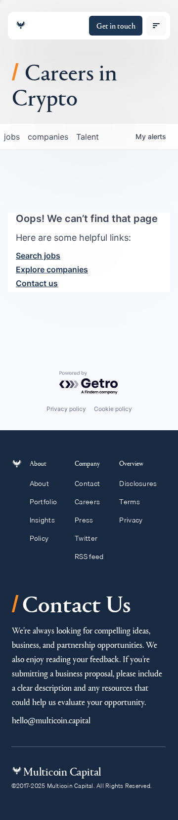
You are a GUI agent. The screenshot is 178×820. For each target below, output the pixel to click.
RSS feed (89, 556)
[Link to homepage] (21, 25)
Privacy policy (66, 408)
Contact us (37, 283)
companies (48, 137)
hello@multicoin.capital (51, 720)
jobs (12, 137)
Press (84, 520)
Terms (129, 501)
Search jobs (38, 256)
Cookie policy (113, 408)
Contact (87, 483)
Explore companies (52, 269)
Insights (42, 520)
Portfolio (43, 501)
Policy (39, 538)
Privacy (130, 520)
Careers (87, 501)
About (39, 483)
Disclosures (138, 483)
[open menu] (156, 26)
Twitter (86, 538)
